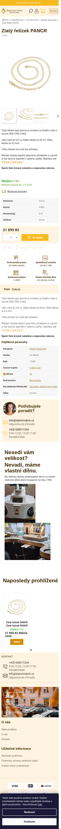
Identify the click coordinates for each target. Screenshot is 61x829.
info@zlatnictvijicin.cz (21, 420)
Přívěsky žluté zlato (12, 162)
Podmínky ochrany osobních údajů (19, 760)
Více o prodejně (12, 712)
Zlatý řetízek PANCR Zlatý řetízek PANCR (17, 624)
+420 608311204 (19, 429)
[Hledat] (31, 11)
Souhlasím (29, 821)
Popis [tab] (7, 289)
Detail (17, 641)
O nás (4, 734)
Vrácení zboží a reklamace (15, 765)
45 (31, 374)
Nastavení (29, 812)
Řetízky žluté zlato (38, 349)
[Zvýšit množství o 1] (16, 237)
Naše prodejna (9, 729)
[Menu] (54, 11)
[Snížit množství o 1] (5, 237)
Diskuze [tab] (16, 289)
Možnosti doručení (17, 191)
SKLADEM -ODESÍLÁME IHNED (43, 386)
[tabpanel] (16, 619)
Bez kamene (35, 380)
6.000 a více (35, 368)
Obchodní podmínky (12, 755)
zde (40, 804)
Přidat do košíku (34, 237)
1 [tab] (31, 650)
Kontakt (5, 739)
